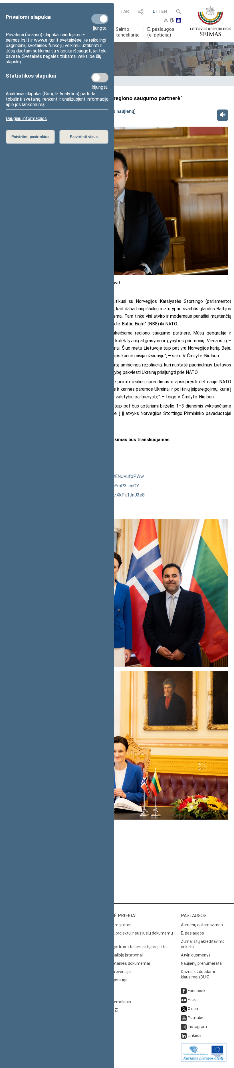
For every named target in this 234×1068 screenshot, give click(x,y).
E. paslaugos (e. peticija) (160, 32)
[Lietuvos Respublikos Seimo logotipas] (210, 21)
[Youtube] (184, 1017)
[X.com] (184, 1008)
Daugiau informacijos (26, 118)
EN (164, 11)
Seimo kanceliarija (128, 32)
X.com (193, 1008)
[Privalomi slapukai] (99, 19)
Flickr (192, 999)
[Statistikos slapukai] (99, 77)
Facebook (196, 990)
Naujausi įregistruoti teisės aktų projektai (130, 947)
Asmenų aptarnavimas (202, 925)
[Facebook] (184, 990)
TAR (124, 11)
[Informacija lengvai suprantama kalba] (178, 20)
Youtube (195, 1017)
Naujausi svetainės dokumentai (121, 963)
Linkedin (195, 1035)
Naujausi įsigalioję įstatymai (117, 955)
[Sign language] (172, 20)
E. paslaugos (192, 933)
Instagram (197, 1026)
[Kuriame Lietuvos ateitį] (204, 1060)
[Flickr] (184, 999)
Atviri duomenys (196, 955)
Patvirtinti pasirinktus (30, 137)
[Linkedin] (184, 1035)
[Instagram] (184, 1026)
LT (155, 11)
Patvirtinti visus (84, 137)
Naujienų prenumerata (201, 963)
